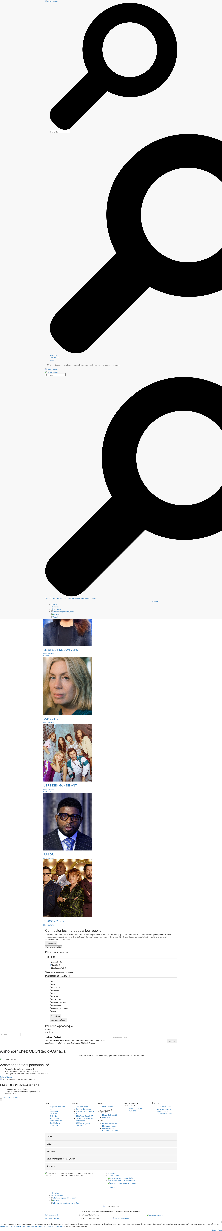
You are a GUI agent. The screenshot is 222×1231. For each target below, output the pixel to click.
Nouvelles (111, 1173)
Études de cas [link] (107, 1107)
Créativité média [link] (82, 1107)
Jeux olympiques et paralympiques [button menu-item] (87, 365)
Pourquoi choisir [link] (110, 1129)
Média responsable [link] (109, 1126)
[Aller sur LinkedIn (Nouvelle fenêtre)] (55, 614)
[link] (55, 607)
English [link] (52, 360)
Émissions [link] (53, 1113)
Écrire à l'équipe (6, 1077)
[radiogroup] (111, 965)
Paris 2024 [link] (106, 1117)
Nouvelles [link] (53, 355)
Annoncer (155, 601)
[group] (111, 996)
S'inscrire (172, 1041)
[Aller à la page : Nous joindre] (62, 611)
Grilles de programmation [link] (55, 1117)
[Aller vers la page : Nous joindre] (120, 1178)
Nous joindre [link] (54, 357)
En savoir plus (217, 1230)
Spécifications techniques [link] (55, 1124)
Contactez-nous (113, 1175)
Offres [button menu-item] (49, 365)
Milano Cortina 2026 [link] (109, 1115)
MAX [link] (83, 1114)
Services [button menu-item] (58, 365)
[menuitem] (113, 355)
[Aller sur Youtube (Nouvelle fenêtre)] (55, 616)
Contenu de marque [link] (83, 1109)
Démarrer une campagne (9, 1097)
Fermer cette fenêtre (53, 947)
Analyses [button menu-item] (67, 365)
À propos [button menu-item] (106, 365)
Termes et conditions (52, 1215)
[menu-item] (47, 598)
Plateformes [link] (54, 1111)
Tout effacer (55, 1016)
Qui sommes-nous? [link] (109, 1123)
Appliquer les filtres (58, 1020)
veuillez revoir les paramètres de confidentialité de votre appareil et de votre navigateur (32, 1226)
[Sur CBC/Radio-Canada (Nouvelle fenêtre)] (155, 1215)
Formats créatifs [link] (56, 1120)
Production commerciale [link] (85, 1111)
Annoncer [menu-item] (116, 365)
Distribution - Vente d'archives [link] (83, 1124)
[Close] (1, 1099)
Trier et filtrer (51, 943)
